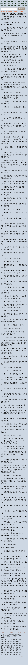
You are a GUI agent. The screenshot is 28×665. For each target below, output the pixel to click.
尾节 (21, 632)
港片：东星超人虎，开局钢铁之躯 (12, 646)
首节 (3, 632)
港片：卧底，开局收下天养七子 (11, 650)
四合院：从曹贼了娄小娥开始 (10, 648)
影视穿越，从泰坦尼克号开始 (13, 636)
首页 (2, 11)
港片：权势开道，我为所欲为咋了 (12, 644)
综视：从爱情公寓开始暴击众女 (11, 639)
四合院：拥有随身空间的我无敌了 (12, 652)
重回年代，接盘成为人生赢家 (15, 11)
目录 (25, 632)
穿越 (5, 11)
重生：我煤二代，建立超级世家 (11, 654)
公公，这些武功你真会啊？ (13, 634)
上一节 (7, 632)
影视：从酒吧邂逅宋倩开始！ (10, 641)
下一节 (17, 632)
